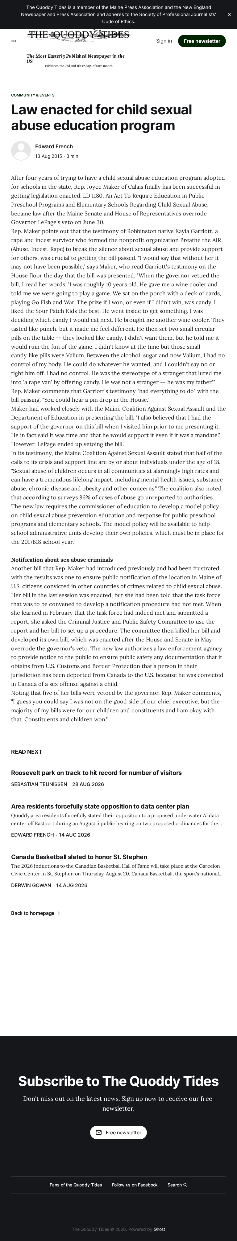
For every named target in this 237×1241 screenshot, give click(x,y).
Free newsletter (202, 41)
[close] (230, 14)
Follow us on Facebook (135, 1184)
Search (175, 1184)
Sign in (164, 41)
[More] (14, 41)
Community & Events (33, 95)
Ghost (159, 1229)
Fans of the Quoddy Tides (76, 1184)
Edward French (54, 146)
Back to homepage (32, 913)
